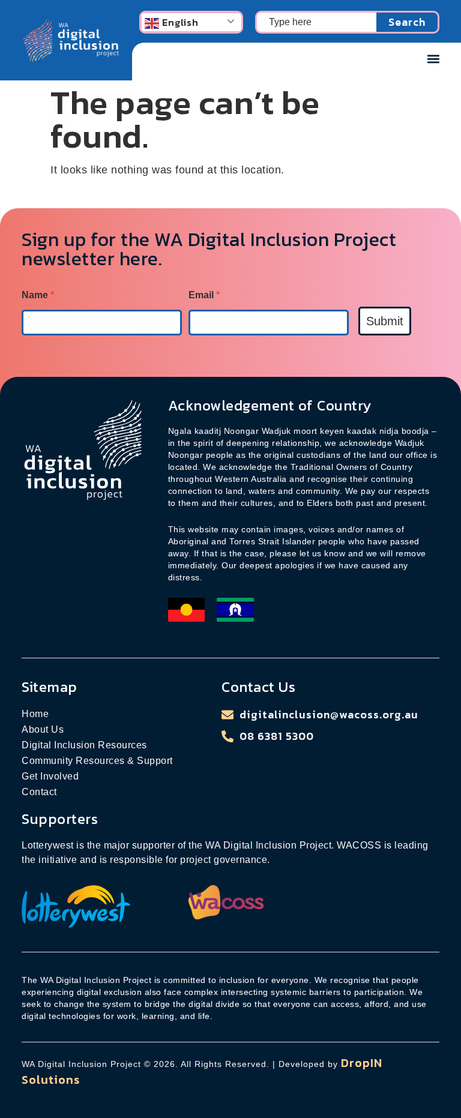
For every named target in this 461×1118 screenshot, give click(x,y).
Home (35, 714)
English (179, 22)
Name (38, 295)
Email (204, 295)
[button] (433, 58)
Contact (39, 792)
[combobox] (315, 22)
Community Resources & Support (97, 761)
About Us (43, 729)
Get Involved (50, 776)
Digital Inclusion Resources (84, 745)
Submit (384, 321)
